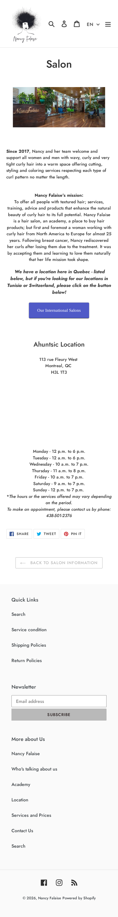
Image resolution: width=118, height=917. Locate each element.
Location (19, 800)
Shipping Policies (28, 645)
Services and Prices (31, 815)
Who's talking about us (34, 769)
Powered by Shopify (79, 898)
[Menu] (108, 23)
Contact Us (22, 830)
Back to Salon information (63, 563)
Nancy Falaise (25, 753)
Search (18, 614)
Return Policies (26, 660)
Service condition (29, 629)
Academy (20, 784)
